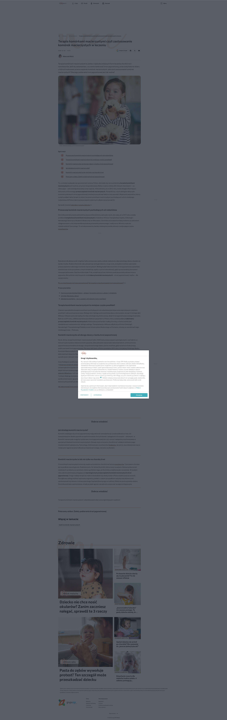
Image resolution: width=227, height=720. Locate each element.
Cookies (91, 390)
